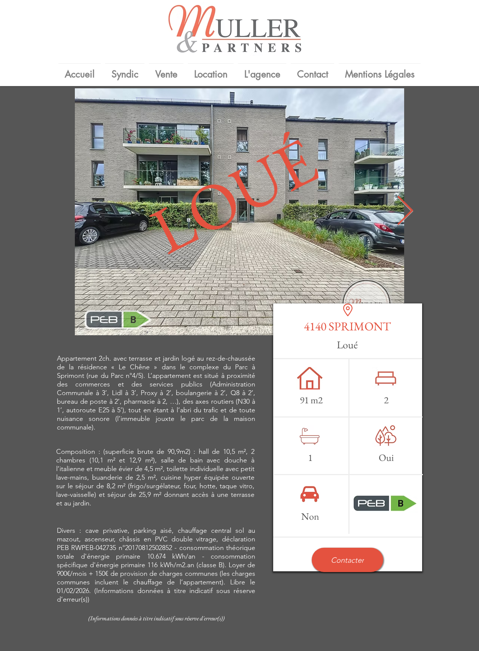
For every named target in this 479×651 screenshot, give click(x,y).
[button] (347, 560)
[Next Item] (405, 212)
